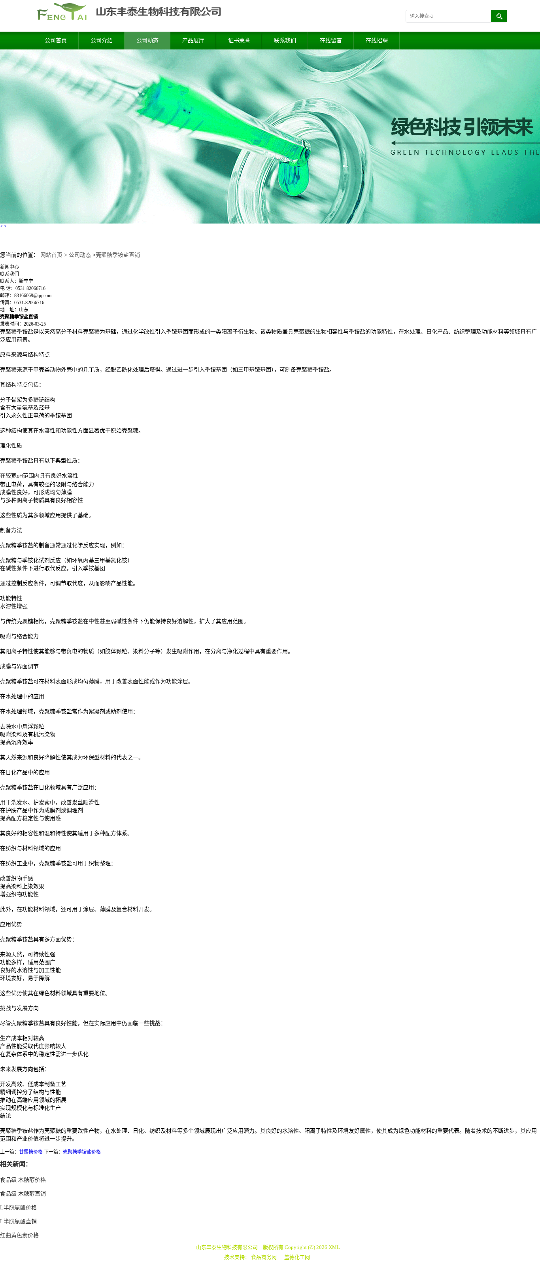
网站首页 (51, 255)
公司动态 (147, 41)
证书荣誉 (239, 41)
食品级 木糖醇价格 (23, 1180)
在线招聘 (377, 41)
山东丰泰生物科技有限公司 (227, 1247)
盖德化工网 (297, 1257)
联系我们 (285, 41)
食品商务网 (264, 1257)
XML (334, 1247)
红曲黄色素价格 (19, 1235)
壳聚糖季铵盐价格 (82, 1152)
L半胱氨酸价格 (18, 1208)
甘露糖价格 (31, 1152)
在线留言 (331, 41)
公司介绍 (102, 41)
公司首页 (56, 41)
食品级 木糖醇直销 (23, 1194)
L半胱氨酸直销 (18, 1221)
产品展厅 (193, 41)
